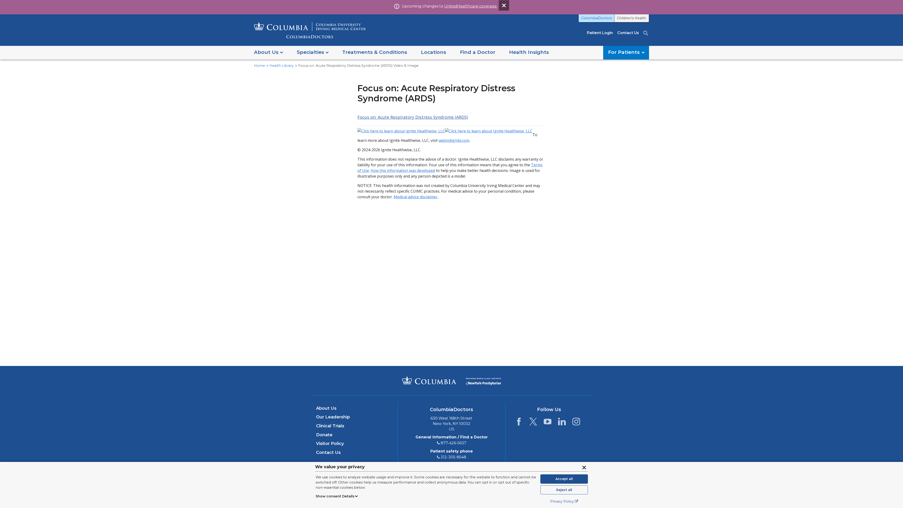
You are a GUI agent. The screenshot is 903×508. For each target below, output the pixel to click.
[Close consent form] (584, 467)
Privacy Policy (562, 501)
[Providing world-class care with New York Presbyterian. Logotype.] (483, 380)
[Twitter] (533, 422)
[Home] (310, 30)
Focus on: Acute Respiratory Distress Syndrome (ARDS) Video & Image (358, 66)
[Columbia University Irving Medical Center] (429, 380)
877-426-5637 (453, 443)
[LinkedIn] (562, 422)
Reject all (564, 490)
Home (259, 66)
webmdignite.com (454, 140)
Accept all (564, 479)
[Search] (646, 33)
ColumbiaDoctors (596, 18)
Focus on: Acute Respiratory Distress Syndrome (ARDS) (412, 117)
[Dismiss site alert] (504, 5)
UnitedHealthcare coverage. (470, 6)
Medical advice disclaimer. (416, 196)
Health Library (281, 66)
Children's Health (631, 18)
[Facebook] (519, 422)
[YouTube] (547, 422)
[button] (268, 52)
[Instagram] (576, 422)
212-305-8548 (453, 457)
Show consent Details (335, 496)
